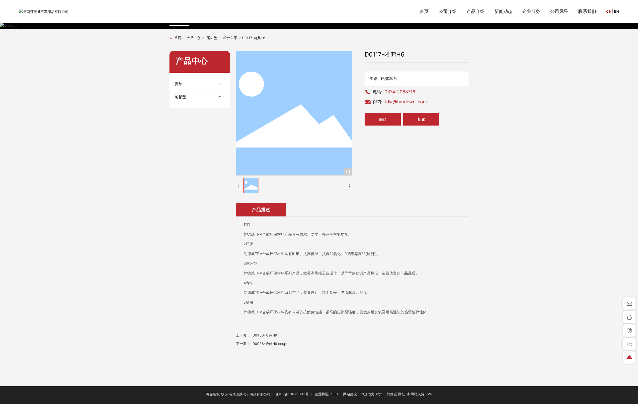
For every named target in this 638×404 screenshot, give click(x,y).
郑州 (379, 394)
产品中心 (193, 38)
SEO (334, 394)
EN (616, 11)
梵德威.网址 (396, 394)
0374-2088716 (400, 91)
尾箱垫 (212, 38)
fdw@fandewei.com (406, 101)
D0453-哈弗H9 (264, 335)
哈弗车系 (230, 38)
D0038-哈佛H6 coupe (270, 343)
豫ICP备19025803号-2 (293, 394)
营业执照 (322, 394)
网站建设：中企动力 (359, 394)
